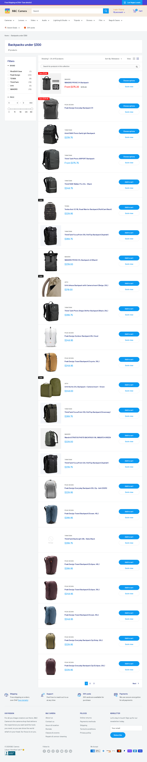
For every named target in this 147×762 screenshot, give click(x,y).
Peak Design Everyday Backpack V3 (79, 108)
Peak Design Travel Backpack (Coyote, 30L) (82, 361)
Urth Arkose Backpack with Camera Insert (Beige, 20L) (86, 285)
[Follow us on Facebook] (44, 751)
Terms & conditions (88, 729)
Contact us (50, 721)
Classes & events (52, 733)
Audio (44, 20)
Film (100, 20)
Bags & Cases (114, 20)
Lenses (21, 20)
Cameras (8, 20)
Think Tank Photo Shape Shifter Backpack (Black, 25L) (86, 311)
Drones (89, 20)
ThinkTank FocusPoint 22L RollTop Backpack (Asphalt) (86, 463)
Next (134, 683)
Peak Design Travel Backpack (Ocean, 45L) (82, 513)
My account (118, 12)
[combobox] (67, 10)
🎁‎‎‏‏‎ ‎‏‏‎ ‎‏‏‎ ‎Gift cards (29, 28)
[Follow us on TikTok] (66, 751)
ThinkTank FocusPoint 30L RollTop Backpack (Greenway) (87, 412)
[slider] (9, 109)
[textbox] (14, 103)
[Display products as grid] (134, 59)
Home (7, 36)
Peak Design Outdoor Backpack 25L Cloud (81, 336)
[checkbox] (20, 71)
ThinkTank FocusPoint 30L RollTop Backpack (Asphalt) (86, 234)
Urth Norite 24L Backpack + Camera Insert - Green (85, 387)
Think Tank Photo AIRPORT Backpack (79, 158)
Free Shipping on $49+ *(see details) (18, 2)
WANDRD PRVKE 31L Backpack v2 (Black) (81, 260)
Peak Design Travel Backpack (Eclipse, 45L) (82, 564)
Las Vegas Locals (133, 2)
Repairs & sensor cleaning (56, 736)
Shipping (83, 725)
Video (33, 20)
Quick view (129, 86)
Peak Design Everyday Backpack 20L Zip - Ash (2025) (86, 488)
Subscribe (118, 735)
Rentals (49, 729)
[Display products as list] (138, 59)
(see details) (23, 700)
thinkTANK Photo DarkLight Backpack (80, 133)
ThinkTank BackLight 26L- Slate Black (80, 539)
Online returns (86, 718)
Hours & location (52, 725)
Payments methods (88, 721)
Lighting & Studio (60, 20)
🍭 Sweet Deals (11, 28)
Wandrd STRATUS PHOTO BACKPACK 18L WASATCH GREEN (88, 437)
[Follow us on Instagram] (53, 751)
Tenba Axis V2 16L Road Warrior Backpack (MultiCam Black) (88, 209)
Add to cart (129, 182)
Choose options (129, 81)
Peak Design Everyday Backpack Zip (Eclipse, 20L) (85, 665)
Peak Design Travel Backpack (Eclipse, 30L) (82, 589)
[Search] (106, 10)
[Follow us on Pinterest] (57, 751)
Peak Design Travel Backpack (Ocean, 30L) (82, 615)
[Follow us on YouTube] (61, 751)
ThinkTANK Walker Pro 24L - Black (78, 184)
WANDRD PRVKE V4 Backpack (77, 82)
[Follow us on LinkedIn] (70, 751)
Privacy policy (85, 733)
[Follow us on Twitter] (48, 751)
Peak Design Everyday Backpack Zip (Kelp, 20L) (84, 640)
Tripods (77, 20)
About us (49, 718)
